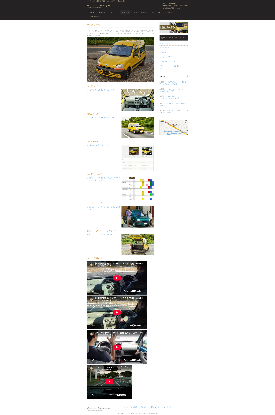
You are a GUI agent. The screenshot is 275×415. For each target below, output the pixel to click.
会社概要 (134, 407)
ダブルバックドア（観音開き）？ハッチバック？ (173, 67)
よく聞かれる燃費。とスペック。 (98, 145)
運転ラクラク (164, 48)
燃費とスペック (165, 52)
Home (126, 407)
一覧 (186, 76)
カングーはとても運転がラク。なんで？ (100, 117)
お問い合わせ (154, 407)
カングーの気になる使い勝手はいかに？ (100, 90)
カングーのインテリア (167, 43)
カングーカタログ (166, 57)
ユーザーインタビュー (167, 61)
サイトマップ (166, 407)
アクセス (144, 407)
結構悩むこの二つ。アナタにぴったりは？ (101, 234)
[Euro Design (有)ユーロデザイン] (99, 7)
